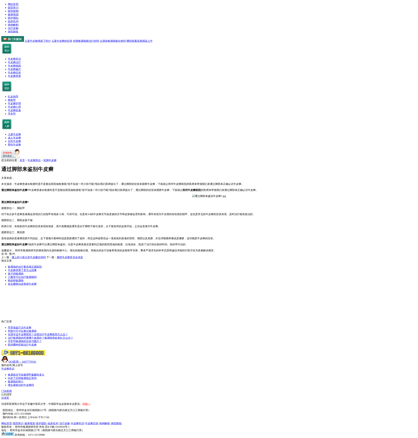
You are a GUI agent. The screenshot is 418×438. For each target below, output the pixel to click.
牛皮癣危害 (14, 76)
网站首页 (13, 4)
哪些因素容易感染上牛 (140, 41)
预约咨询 (6, 365)
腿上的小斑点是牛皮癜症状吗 (29, 257)
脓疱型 (12, 100)
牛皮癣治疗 (14, 62)
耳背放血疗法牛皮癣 (19, 327)
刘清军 (5, 398)
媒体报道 (13, 14)
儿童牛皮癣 (14, 134)
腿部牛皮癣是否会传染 (70, 257)
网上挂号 (17, 365)
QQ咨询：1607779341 (22, 361)
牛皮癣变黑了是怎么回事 (22, 270)
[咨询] (209, 196)
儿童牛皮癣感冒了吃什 (38, 41)
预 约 (12, 253)
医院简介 (13, 7)
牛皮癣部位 (34, 160)
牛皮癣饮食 (14, 110)
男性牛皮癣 (14, 144)
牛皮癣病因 (14, 65)
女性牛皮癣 (14, 141)
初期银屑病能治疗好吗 (86, 41)
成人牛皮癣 (14, 137)
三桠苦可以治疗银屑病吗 (22, 277)
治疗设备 (13, 28)
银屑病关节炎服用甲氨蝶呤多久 (26, 374)
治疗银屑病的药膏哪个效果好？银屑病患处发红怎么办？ (40, 337)
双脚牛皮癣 (49, 160)
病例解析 (13, 24)
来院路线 (13, 31)
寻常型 (12, 113)
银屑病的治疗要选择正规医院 (25, 266)
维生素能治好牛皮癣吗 (21, 385)
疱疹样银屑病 (16, 280)
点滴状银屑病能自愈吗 (113, 41)
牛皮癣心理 (14, 106)
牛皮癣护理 (14, 103)
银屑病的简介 (16, 381)
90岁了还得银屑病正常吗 (22, 378)
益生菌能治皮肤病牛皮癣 (22, 284)
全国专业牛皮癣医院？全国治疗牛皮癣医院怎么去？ (38, 334)
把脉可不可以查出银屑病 (22, 331)
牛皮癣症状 (14, 72)
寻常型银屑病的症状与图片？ (25, 341)
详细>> (86, 404)
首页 (22, 160)
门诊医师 (6, 391)
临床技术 (13, 21)
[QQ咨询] (7, 434)
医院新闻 (13, 11)
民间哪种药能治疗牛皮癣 (22, 344)
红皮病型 (13, 96)
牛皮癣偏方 (14, 69)
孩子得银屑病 (16, 273)
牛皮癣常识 (14, 58)
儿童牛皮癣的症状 (61, 41)
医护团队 (13, 17)
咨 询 (5, 253)
